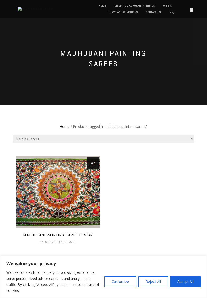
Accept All (185, 281)
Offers (167, 5)
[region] (103, 277)
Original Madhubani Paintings (134, 5)
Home (102, 5)
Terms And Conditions (123, 12)
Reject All (153, 281)
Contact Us (153, 12)
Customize (120, 281)
